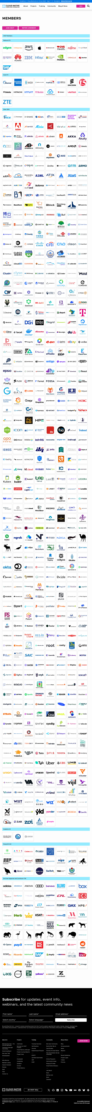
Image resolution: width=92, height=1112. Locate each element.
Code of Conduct (6, 1064)
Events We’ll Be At (51, 1046)
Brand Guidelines (65, 1055)
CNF (33, 1059)
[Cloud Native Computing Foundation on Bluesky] (84, 1090)
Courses (34, 1048)
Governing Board (6, 1051)
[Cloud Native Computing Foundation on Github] (53, 1090)
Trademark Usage (7, 1101)
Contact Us (5, 1073)
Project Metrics (21, 1068)
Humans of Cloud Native (52, 1050)
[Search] (88, 6)
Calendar (48, 1079)
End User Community (51, 1043)
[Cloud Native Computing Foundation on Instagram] (62, 1090)
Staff (3, 1069)
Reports (63, 1050)
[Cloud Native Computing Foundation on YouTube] (70, 1090)
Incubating (20, 1061)
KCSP (33, 1062)
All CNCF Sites (33, 1090)
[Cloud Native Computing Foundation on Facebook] (79, 1090)
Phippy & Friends (50, 1063)
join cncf (10, 28)
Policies (4, 1067)
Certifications (35, 1046)
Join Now (84, 1041)
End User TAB (6, 1053)
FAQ (3, 1071)
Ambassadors (6, 1055)
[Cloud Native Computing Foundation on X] (49, 1090)
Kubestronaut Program (38, 1050)
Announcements (65, 1046)
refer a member (29, 28)
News (62, 1048)
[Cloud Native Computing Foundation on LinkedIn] (58, 1090)
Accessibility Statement (83, 1101)
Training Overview (36, 1043)
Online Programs (50, 1059)
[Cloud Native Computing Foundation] (11, 6)
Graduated (20, 1059)
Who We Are (5, 1060)
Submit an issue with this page (82, 1103)
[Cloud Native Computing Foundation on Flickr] (75, 1090)
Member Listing (6, 1062)
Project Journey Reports (23, 1052)
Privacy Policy (71, 1027)
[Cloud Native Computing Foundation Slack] (88, 1090)
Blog (62, 1043)
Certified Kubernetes (37, 1057)
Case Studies (49, 1048)
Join (80, 6)
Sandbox (19, 1063)
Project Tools (20, 1054)
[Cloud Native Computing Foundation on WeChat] (66, 1090)
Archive (19, 1065)
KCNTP (33, 1055)
